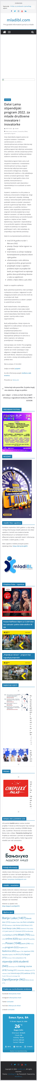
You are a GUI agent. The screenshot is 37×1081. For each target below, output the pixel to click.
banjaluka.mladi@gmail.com (17, 879)
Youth (5, 976)
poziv (26, 943)
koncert (20, 931)
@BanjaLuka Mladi (14, 1006)
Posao (13, 943)
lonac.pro (16, 380)
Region (19, 951)
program (12, 947)
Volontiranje (17, 973)
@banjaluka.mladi (15, 994)
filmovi (28, 925)
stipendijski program (9, 133)
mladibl (16, 128)
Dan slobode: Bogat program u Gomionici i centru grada (31, 715)
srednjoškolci (20, 958)
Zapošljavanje (13, 979)
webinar (29, 973)
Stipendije (7, 99)
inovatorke (21, 131)
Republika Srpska (8, 954)
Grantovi (25, 928)
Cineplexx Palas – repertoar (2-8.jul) (31, 794)
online (11, 938)
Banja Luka (14, 918)
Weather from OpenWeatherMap (18, 1051)
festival (20, 925)
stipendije (10, 961)
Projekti (23, 947)
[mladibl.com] (4, 32)
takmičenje (13, 966)
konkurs (11, 935)
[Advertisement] (18, 59)
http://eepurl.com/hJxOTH (11, 906)
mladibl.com (18, 20)
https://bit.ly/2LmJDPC (20, 546)
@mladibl (10, 1002)
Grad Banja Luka (11, 928)
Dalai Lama (9, 131)
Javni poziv (10, 931)
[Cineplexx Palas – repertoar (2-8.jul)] (15, 788)
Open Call (23, 939)
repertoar (29, 951)
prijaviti (17, 368)
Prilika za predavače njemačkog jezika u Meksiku (20, 7)
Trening (12, 970)
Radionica (9, 951)
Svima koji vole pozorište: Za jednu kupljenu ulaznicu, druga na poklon (19, 388)
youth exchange (14, 976)
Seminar (11, 958)
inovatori (15, 131)
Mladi (25, 131)
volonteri (6, 973)
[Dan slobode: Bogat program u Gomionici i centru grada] (15, 702)
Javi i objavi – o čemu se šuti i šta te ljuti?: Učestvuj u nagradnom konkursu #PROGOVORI (17, 398)
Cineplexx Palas (16, 922)
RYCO (20, 954)
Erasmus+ (11, 925)
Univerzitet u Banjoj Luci (26, 970)
